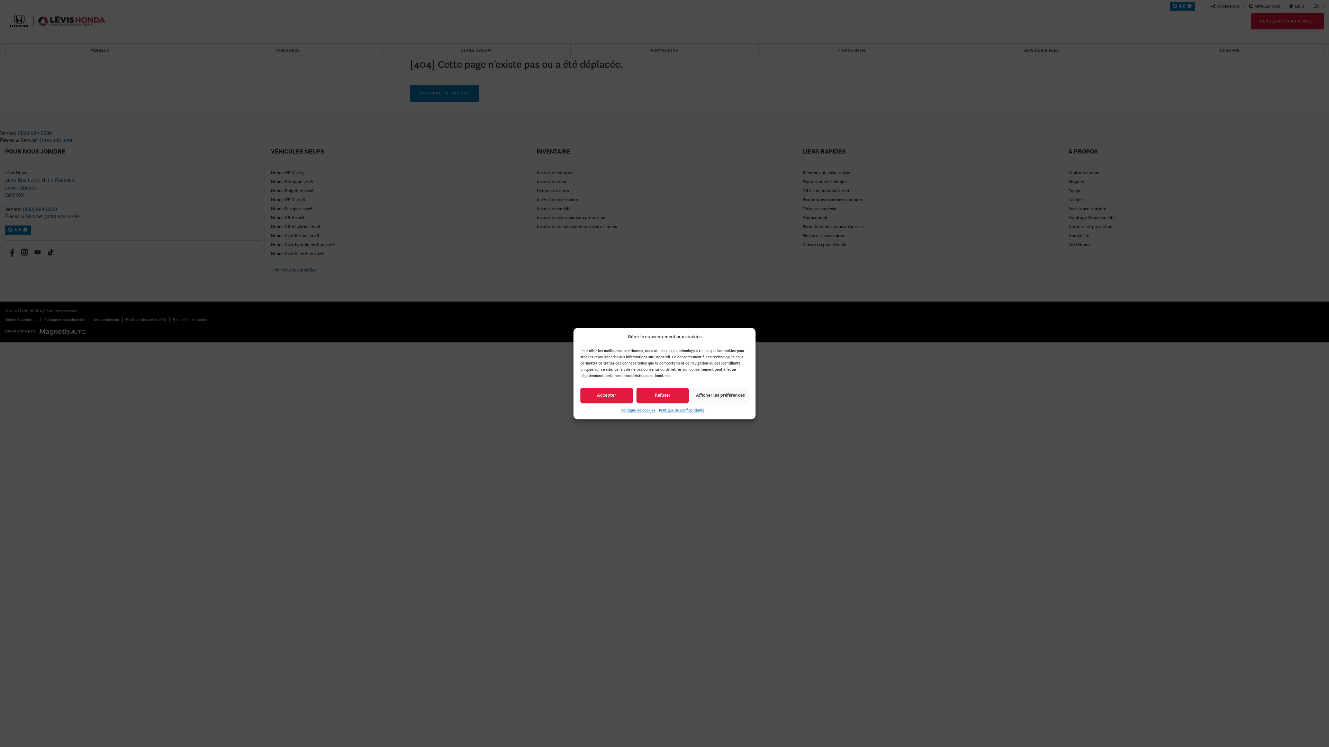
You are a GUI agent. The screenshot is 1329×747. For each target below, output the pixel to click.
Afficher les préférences (720, 395)
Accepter (606, 395)
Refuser (662, 395)
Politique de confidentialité (682, 410)
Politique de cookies (638, 410)
